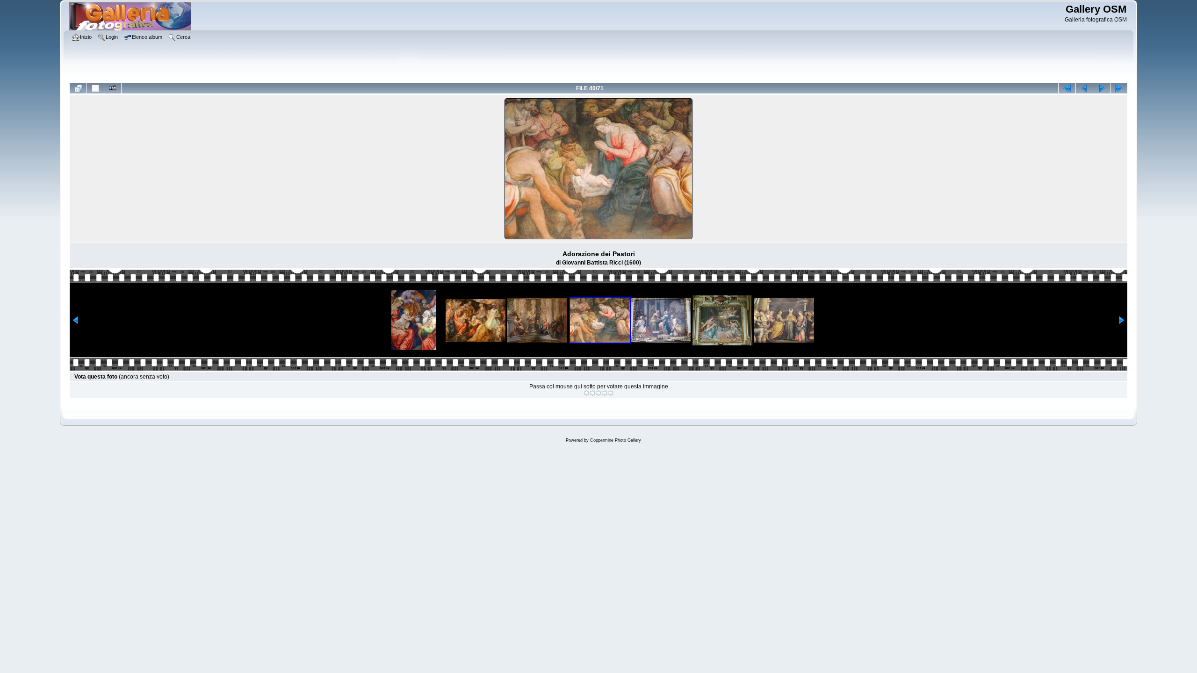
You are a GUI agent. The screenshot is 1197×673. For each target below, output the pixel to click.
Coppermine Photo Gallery (615, 440)
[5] (611, 393)
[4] (605, 393)
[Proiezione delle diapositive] (112, 88)
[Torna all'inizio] (1067, 88)
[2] (593, 393)
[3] (599, 393)
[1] (587, 393)
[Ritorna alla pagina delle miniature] (78, 88)
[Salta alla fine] (1118, 88)
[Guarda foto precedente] (1084, 88)
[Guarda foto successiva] (1101, 88)
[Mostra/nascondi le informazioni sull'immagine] (95, 88)
